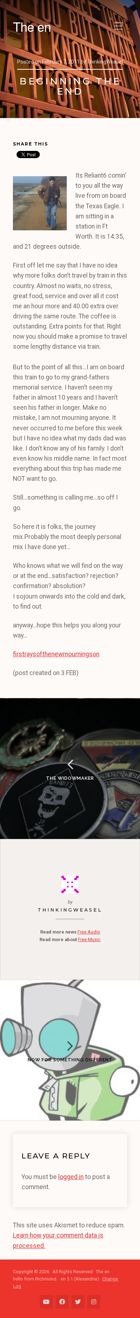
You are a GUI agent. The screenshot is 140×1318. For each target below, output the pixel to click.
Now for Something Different (70, 1059)
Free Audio (89, 932)
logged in (71, 1176)
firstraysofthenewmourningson (56, 654)
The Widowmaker (70, 778)
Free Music (89, 939)
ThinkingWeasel (70, 910)
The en (32, 26)
